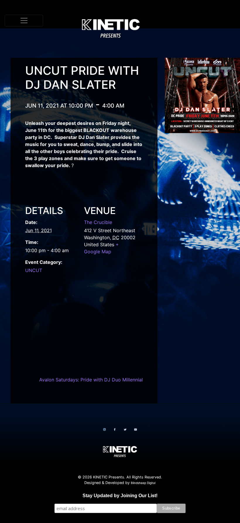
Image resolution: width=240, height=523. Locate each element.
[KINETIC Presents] (118, 20)
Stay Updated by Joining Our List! (120, 495)
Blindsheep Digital (143, 483)
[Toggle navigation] (24, 20)
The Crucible (98, 222)
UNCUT (33, 270)
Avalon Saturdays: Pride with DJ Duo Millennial (91, 380)
